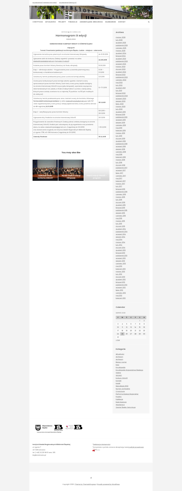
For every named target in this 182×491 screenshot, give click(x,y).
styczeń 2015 (120, 226)
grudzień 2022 (121, 72)
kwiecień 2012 (121, 298)
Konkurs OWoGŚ (71, 39)
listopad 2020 (121, 93)
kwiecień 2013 (121, 269)
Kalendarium (110, 22)
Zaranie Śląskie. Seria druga (91, 22)
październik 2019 (121, 117)
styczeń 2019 (120, 138)
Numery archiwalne (123, 389)
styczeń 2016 (120, 202)
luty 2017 (119, 186)
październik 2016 (121, 192)
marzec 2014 (120, 242)
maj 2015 (119, 218)
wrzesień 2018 (121, 146)
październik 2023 (122, 61)
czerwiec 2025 (121, 48)
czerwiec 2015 (121, 216)
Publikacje (72, 22)
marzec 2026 (120, 37)
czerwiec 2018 (121, 152)
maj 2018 (119, 154)
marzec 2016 (120, 197)
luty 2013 (119, 274)
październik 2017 (121, 168)
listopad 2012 (120, 282)
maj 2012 (119, 295)
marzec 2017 (120, 184)
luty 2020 (119, 109)
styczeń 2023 (120, 69)
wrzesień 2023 (121, 64)
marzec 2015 (120, 221)
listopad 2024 (121, 56)
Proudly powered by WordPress (108, 484)
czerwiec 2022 (121, 80)
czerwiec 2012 (121, 293)
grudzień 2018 (121, 141)
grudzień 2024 (121, 53)
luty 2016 (119, 200)
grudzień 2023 (121, 59)
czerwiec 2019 (121, 125)
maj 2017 (119, 178)
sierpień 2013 (120, 261)
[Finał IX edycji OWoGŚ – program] (96, 170)
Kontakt (121, 22)
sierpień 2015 (120, 213)
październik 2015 (121, 210)
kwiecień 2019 (121, 130)
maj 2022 (119, 83)
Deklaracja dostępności (101, 444)
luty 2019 (119, 136)
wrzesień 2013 (121, 258)
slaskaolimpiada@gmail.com (43, 61)
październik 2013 (121, 256)
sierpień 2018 (120, 149)
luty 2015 (119, 224)
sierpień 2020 (120, 101)
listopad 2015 (120, 208)
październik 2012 (121, 285)
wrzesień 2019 (121, 120)
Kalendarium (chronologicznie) (45, 3)
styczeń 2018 (120, 165)
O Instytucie (38, 22)
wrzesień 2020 (121, 99)
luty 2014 (119, 245)
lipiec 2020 (120, 104)
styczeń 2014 (120, 248)
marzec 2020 (120, 106)
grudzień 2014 (121, 229)
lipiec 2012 (119, 290)
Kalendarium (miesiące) (67, 3)
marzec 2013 (120, 272)
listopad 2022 (120, 75)
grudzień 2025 (121, 43)
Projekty (62, 22)
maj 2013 (119, 266)
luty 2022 (119, 85)
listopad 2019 (120, 115)
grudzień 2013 (121, 250)
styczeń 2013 (120, 277)
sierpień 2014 (120, 237)
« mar (118, 340)
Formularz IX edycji (62, 61)
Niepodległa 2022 (122, 386)
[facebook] (91, 478)
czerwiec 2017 (121, 176)
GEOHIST (119, 375)
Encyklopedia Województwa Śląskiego (129, 370)
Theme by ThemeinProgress (85, 484)
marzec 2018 (120, 160)
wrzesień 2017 (121, 170)
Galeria (118, 373)
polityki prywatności (136, 447)
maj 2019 (119, 128)
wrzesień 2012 (121, 287)
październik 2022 (122, 77)
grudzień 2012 (121, 279)
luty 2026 (119, 40)
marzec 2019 (120, 133)
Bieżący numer (121, 362)
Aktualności (50, 22)
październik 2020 (122, 96)
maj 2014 (119, 240)
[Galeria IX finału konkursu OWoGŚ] (45, 170)
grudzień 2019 (121, 112)
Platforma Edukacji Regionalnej (127, 394)
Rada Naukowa (121, 402)
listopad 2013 (120, 253)
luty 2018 (119, 162)
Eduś (117, 365)
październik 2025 (122, 45)
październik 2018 (121, 144)
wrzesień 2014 (121, 234)
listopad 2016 (120, 189)
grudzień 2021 (121, 88)
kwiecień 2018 (121, 157)
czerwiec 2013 (121, 264)
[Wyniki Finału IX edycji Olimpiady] (71, 170)
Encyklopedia (120, 367)
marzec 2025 (120, 51)
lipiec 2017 (119, 173)
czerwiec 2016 (121, 194)
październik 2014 (121, 232)
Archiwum (119, 357)
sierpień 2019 (120, 123)
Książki (118, 383)
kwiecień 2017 (121, 181)
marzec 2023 (120, 67)
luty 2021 (119, 91)
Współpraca (120, 405)
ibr (68, 32)
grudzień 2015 (121, 205)
